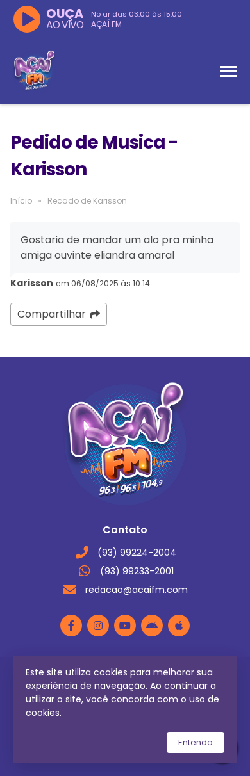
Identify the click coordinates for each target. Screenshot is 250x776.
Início (21, 200)
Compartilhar (51, 314)
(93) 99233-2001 (137, 571)
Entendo (195, 742)
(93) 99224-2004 (136, 552)
